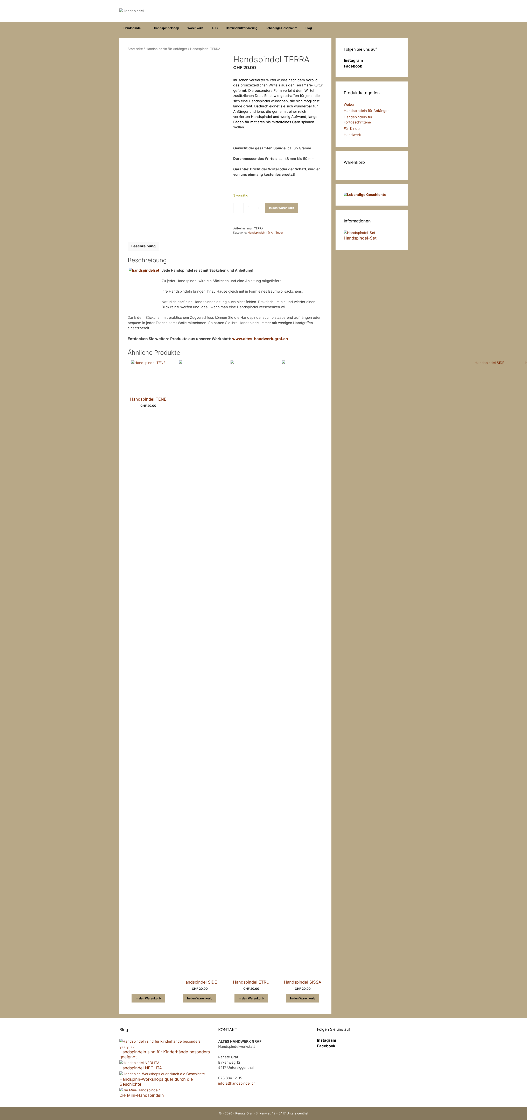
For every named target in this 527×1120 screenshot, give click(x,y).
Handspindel (132, 28)
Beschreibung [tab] (143, 246)
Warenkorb (195, 28)
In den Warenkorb (281, 207)
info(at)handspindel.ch (236, 1083)
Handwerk (352, 135)
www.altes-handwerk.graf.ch (260, 338)
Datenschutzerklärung (242, 28)
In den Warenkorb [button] (148, 998)
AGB (214, 28)
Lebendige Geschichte (281, 28)
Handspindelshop (166, 28)
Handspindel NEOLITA (140, 1067)
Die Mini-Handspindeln (141, 1095)
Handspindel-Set (360, 238)
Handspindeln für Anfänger (166, 49)
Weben (349, 104)
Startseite (135, 49)
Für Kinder (352, 129)
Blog (308, 28)
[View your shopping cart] (402, 28)
